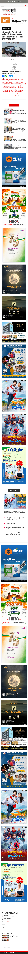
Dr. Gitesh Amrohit (9, 85)
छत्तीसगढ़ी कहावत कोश (18, 80)
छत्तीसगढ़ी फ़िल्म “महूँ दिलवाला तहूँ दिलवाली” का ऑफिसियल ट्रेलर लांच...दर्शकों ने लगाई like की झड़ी (14, 511)
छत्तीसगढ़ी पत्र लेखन (22, 83)
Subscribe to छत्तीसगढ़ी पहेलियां (2, 102)
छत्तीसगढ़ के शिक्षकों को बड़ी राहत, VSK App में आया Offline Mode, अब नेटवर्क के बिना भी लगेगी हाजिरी (15, 112)
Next (26, 21)
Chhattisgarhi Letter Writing (8, 93)
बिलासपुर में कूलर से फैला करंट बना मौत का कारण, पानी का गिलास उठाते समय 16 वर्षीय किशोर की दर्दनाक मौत (19, 139)
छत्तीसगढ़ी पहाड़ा (10, 83)
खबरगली (3, 85)
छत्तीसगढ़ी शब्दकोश (10, 80)
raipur (15, 85)
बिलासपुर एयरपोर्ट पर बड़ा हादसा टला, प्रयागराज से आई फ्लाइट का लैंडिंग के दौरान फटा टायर (19, 147)
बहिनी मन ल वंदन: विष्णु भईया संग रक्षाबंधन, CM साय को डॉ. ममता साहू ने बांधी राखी (19, 121)
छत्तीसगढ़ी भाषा (4, 80)
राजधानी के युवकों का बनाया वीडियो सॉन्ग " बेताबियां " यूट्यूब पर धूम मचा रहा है (14, 533)
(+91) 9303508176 (8, 921)
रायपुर (10, 79)
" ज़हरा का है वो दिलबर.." (11, 523)
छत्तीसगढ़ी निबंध (15, 83)
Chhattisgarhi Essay (20, 91)
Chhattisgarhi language (16, 86)
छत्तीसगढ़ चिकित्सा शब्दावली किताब (17, 79)
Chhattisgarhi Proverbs (18, 87)
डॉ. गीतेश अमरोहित (5, 79)
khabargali (14, 60)
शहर (12, 18)
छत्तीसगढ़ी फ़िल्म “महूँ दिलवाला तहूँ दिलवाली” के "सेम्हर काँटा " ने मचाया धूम (15, 518)
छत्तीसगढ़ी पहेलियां (9, 82)
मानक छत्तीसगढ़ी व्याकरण (17, 82)
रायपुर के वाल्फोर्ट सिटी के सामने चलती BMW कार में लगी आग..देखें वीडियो (15, 528)
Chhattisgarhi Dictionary (7, 87)
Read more (10, 95)
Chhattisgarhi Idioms (6, 89)
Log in (15, 95)
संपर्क (20, 1)
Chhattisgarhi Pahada (11, 91)
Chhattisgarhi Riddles (16, 89)
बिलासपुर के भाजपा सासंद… (15, 936)
